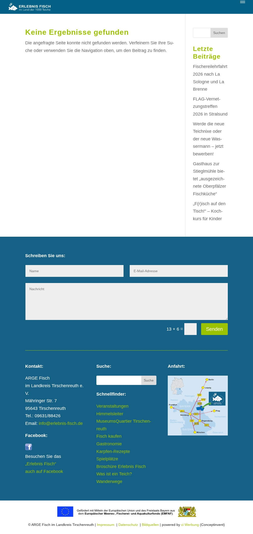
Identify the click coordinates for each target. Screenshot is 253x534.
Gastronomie (109, 443)
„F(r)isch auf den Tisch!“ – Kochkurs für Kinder (209, 211)
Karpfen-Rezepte (113, 451)
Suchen (219, 33)
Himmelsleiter (109, 413)
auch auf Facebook (44, 471)
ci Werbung (190, 525)
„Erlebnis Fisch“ (40, 463)
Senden (214, 329)
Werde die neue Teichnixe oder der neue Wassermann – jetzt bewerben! (208, 138)
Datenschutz (128, 525)
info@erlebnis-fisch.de (61, 423)
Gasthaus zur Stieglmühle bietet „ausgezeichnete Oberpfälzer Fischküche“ (209, 178)
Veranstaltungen (112, 406)
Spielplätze (107, 458)
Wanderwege (109, 481)
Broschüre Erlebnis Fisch (121, 466)
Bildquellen (150, 525)
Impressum (105, 525)
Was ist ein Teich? (114, 473)
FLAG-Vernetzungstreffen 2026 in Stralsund (210, 107)
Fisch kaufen (109, 436)
